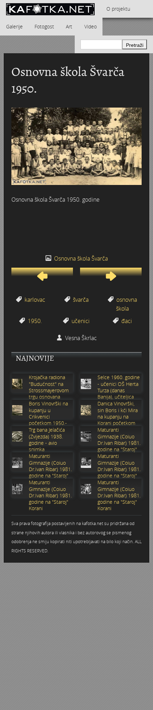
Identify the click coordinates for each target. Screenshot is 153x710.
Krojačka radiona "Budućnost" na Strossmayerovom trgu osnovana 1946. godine (49, 390)
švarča (81, 300)
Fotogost (44, 26)
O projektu (118, 8)
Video (90, 26)
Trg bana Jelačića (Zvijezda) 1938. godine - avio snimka (47, 440)
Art (69, 26)
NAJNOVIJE (35, 358)
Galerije (14, 26)
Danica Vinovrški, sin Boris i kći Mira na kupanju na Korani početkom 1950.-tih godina (117, 416)
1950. (35, 321)
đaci (126, 321)
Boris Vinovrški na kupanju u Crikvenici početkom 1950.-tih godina (48, 416)
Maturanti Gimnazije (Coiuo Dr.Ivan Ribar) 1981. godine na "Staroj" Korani (119, 443)
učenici (81, 321)
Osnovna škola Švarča (81, 258)
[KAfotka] (50, 9)
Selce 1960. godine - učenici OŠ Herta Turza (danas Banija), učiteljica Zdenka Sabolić (118, 390)
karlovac (35, 300)
